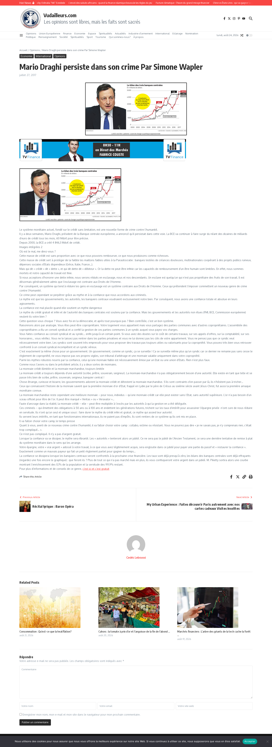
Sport (90, 37)
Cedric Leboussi (136, 557)
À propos (138, 37)
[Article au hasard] (241, 35)
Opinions (31, 33)
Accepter (249, 741)
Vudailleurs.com (59, 15)
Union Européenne (49, 33)
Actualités (120, 33)
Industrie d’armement (141, 33)
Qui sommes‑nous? (120, 37)
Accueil (23, 50)
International (162, 33)
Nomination (191, 33)
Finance (67, 33)
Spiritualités (105, 33)
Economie (79, 33)
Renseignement (47, 37)
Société (63, 37)
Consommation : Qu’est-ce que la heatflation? (45, 631)
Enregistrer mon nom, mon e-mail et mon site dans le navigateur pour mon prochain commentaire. (81, 714)
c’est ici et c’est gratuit (96, 468)
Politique (31, 37)
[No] (267, 741)
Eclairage (177, 33)
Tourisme (100, 37)
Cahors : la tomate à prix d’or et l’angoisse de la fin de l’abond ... (134, 631)
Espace (92, 33)
